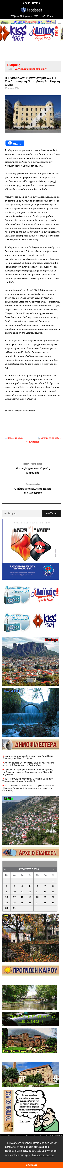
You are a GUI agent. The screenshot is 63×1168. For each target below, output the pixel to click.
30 (6, 908)
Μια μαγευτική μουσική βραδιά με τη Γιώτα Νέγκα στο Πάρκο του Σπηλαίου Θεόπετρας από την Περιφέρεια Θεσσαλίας (28, 788)
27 (37, 902)
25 (22, 902)
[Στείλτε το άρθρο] (6, 438)
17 (14, 897)
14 (45, 891)
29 (53, 902)
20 (37, 897)
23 (6, 902)
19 (30, 897)
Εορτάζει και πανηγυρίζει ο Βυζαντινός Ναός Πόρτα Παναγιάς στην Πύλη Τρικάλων (27, 757)
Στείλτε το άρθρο (15, 438)
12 (30, 891)
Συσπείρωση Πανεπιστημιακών (31, 69)
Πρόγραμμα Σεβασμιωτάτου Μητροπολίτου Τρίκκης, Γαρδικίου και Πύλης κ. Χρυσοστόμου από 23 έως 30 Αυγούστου (27, 772)
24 (14, 902)
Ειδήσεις (13, 65)
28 (45, 902)
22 (53, 897)
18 (22, 897)
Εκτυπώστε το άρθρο (51, 438)
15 (53, 891)
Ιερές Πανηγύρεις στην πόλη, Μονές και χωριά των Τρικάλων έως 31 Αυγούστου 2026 (27, 780)
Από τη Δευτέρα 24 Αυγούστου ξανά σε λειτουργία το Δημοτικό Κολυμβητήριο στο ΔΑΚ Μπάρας (28, 764)
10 (14, 891)
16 (6, 897)
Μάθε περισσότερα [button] (43, 1155)
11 (22, 891)
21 (45, 897)
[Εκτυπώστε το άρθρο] (39, 438)
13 (37, 891)
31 (14, 908)
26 (30, 902)
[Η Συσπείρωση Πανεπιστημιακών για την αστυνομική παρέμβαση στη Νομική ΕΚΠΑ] (33, 114)
